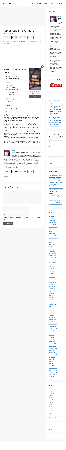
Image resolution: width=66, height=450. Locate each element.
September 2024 (53, 238)
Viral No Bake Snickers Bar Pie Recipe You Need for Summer (56, 197)
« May (50, 163)
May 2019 (51, 363)
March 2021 (52, 315)
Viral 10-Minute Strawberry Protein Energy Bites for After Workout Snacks (56, 177)
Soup (50, 413)
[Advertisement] (22, 17)
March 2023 (52, 277)
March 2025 (52, 233)
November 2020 (53, 324)
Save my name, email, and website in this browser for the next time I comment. (22, 218)
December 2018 (53, 368)
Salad (50, 408)
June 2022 (51, 295)
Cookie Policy (53, 3)
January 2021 (52, 319)
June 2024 (51, 244)
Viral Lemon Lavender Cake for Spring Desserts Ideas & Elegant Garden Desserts (56, 202)
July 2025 (51, 231)
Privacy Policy (31, 3)
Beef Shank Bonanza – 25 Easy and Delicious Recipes (55, 102)
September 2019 (53, 354)
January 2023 (52, 282)
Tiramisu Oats (7, 177)
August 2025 (52, 229)
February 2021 (52, 317)
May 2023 (51, 273)
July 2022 (51, 293)
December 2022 (53, 284)
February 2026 (52, 222)
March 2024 (52, 251)
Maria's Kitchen (9, 3)
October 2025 (52, 224)
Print (35, 96)
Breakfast (51, 393)
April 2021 (51, 313)
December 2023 (53, 258)
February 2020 (52, 343)
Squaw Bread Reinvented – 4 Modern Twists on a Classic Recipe (56, 107)
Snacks (51, 411)
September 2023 (53, 264)
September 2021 (53, 308)
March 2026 (52, 220)
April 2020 (51, 339)
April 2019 (51, 365)
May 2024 (51, 247)
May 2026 (51, 216)
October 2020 (52, 326)
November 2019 (53, 350)
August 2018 (52, 374)
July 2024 (51, 242)
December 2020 (53, 321)
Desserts (6, 176)
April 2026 (51, 218)
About (45, 3)
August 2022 (52, 291)
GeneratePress (41, 448)
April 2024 (51, 249)
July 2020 (51, 332)
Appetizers (51, 389)
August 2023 (52, 266)
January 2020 (52, 346)
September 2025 (53, 227)
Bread (50, 391)
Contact (60, 3)
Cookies (51, 402)
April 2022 (51, 299)
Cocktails (51, 400)
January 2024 (52, 255)
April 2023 (51, 275)
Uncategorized (52, 417)
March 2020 (52, 341)
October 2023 (52, 262)
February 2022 (52, 304)
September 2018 (53, 372)
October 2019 (52, 352)
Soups (50, 415)
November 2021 (53, 306)
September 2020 (53, 328)
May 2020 (51, 337)
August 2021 (52, 310)
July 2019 (51, 359)
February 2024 (52, 253)
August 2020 (52, 330)
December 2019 (53, 348)
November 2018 (53, 370)
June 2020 (51, 335)
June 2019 (51, 361)
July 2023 (51, 269)
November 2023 (53, 260)
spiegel (50, 429)
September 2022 (53, 288)
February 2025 (52, 236)
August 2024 (52, 240)
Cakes (50, 395)
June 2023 (51, 271)
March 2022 (52, 302)
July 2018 (51, 376)
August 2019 (52, 357)
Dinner (50, 406)
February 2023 (52, 280)
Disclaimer (39, 3)
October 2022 (52, 286)
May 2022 (51, 297)
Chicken (51, 397)
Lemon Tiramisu (7, 178)
